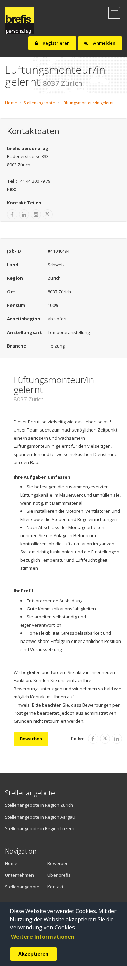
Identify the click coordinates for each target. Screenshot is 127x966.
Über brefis (59, 875)
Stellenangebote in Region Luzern (40, 828)
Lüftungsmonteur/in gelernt (88, 103)
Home (11, 103)
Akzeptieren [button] (33, 953)
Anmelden (103, 43)
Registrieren (56, 43)
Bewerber (57, 863)
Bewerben (31, 739)
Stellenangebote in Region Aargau (40, 817)
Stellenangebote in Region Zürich (39, 805)
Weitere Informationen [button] (43, 936)
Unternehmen (17, 875)
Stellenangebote (39, 103)
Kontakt (55, 887)
